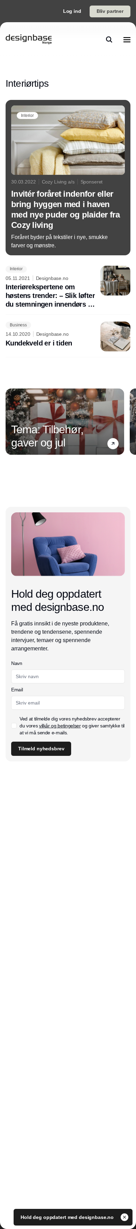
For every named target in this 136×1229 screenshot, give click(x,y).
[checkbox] (14, 725)
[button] (113, 443)
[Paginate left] (11, 421)
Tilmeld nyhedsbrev (41, 748)
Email (17, 689)
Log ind (72, 11)
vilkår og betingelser (60, 725)
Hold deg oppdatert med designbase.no (68, 1217)
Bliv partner (110, 11)
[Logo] (29, 39)
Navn (16, 663)
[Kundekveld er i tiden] (68, 336)
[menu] (126, 39)
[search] (109, 39)
